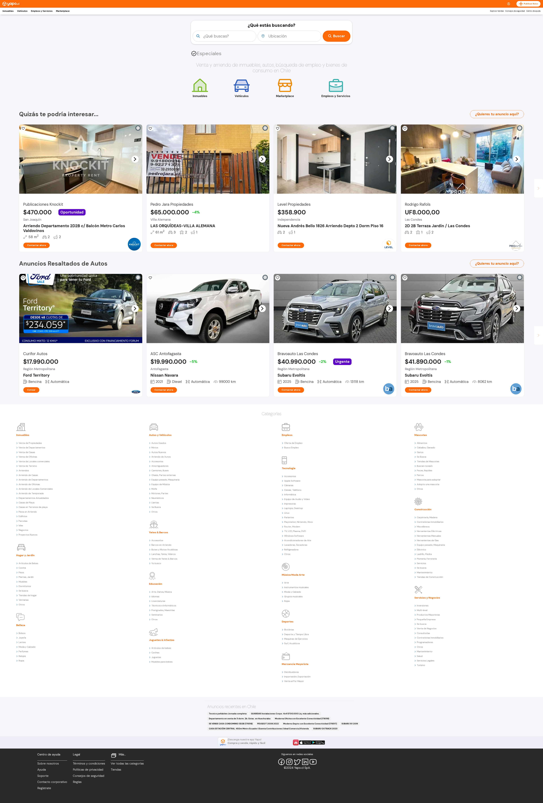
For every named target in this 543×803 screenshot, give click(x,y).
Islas (21, 525)
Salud (420, 656)
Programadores (425, 642)
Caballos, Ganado (426, 447)
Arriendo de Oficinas (29, 484)
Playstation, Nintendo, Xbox (298, 521)
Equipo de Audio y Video (297, 499)
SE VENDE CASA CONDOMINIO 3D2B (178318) (231, 723)
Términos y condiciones (89, 764)
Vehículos (22, 11)
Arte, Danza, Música (161, 591)
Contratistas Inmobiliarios (430, 521)
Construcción (422, 509)
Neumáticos (157, 498)
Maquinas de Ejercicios (296, 638)
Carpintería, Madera (427, 517)
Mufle (154, 488)
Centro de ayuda (533, 11)
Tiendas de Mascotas (428, 461)
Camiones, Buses (160, 470)
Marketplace (63, 11)
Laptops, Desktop (293, 508)
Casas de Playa (26, 502)
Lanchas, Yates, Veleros (163, 554)
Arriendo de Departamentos (33, 479)
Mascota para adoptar (429, 479)
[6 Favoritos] (150, 128)
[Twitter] (297, 762)
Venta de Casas (27, 452)
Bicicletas (289, 629)
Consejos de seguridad (515, 11)
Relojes (22, 656)
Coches (155, 652)
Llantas (155, 502)
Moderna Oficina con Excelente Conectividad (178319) (302, 718)
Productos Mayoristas (428, 614)
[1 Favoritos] (404, 277)
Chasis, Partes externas (163, 475)
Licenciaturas (158, 601)
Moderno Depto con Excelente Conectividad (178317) (310, 723)
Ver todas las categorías (127, 764)
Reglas (77, 782)
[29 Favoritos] (277, 128)
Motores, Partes (159, 493)
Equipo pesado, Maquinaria (165, 479)
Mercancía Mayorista (295, 664)
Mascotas (420, 435)
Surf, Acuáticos (292, 643)
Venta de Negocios (427, 628)
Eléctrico (421, 549)
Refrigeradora (291, 549)
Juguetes (156, 657)
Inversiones (422, 605)
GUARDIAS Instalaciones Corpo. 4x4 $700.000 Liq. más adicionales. (285, 713)
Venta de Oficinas (28, 456)
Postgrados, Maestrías (163, 610)
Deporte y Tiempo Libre (296, 634)
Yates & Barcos (158, 532)
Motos (154, 447)
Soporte (43, 776)
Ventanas (24, 599)
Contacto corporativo (52, 782)
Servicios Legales (425, 660)
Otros (22, 604)
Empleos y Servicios (41, 11)
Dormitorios (25, 586)
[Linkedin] (305, 762)
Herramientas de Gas (428, 540)
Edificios (23, 516)
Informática (290, 494)
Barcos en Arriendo (161, 544)
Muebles (23, 581)
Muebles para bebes (162, 661)
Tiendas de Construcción (430, 577)
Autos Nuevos (158, 452)
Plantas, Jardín (26, 577)
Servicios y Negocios (427, 597)
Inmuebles (8, 11)
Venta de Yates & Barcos (164, 558)
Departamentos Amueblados (34, 498)
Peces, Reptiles (424, 470)
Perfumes (23, 651)
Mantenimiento (424, 572)
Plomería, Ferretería (427, 558)
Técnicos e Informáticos (163, 605)
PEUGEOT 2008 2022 (268, 723)
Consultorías (423, 633)
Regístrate (44, 788)
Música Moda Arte (293, 575)
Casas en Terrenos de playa (33, 507)
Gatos (420, 452)
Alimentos (422, 443)
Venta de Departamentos (32, 447)
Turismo (421, 665)
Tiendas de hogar (28, 595)
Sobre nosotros (48, 764)
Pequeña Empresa (426, 619)
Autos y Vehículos (160, 435)
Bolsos (22, 633)
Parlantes (289, 517)
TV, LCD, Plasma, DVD (295, 531)
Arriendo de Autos (161, 456)
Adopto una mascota (428, 484)
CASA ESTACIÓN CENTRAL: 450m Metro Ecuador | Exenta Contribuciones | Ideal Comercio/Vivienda (259, 728)
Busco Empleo (291, 447)
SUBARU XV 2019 (349, 723)
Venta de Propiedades (30, 443)
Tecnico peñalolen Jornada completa (227, 713)
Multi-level (422, 610)
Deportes (287, 621)
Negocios (23, 530)
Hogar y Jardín (25, 555)
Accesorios (157, 461)
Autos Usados (158, 443)
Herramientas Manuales (429, 535)
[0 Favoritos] (23, 128)
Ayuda (41, 770)
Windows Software (294, 535)
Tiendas (116, 770)
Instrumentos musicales (296, 587)
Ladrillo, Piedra (424, 554)
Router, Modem (292, 526)
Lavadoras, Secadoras (295, 544)
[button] (135, 159)
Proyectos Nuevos (28, 534)
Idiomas (155, 596)
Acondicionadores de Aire (297, 540)
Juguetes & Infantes (161, 640)
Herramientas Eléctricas (429, 531)
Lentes (22, 642)
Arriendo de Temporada (31, 493)
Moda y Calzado (27, 646)
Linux (286, 512)
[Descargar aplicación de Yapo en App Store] (305, 742)
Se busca (23, 590)
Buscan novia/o (425, 465)
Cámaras (288, 485)
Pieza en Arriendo (28, 511)
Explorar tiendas (497, 11)
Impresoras (290, 503)
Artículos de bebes (161, 648)
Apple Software (292, 480)
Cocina (22, 567)
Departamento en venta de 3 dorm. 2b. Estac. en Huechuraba (239, 718)
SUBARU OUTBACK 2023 (325, 728)
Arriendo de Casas (28, 475)
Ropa (21, 660)
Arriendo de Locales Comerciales (36, 488)
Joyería (22, 637)
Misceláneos (423, 526)
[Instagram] (289, 762)
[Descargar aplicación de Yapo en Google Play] (318, 742)
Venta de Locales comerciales (34, 461)
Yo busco (156, 563)
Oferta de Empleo (293, 443)
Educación (155, 584)
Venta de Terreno (28, 465)
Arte (286, 582)
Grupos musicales (293, 596)
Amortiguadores (159, 465)
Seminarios (157, 614)
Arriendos (24, 470)
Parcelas (23, 520)
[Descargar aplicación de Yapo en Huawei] (296, 742)
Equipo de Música (160, 484)
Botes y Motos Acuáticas (164, 549)
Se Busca (156, 507)
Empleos (287, 435)
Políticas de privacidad (88, 770)
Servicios (421, 563)
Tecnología (288, 468)
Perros (420, 475)
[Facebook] (281, 762)
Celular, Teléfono (292, 490)
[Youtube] (313, 762)
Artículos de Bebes (28, 563)
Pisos (21, 572)
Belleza (20, 625)
